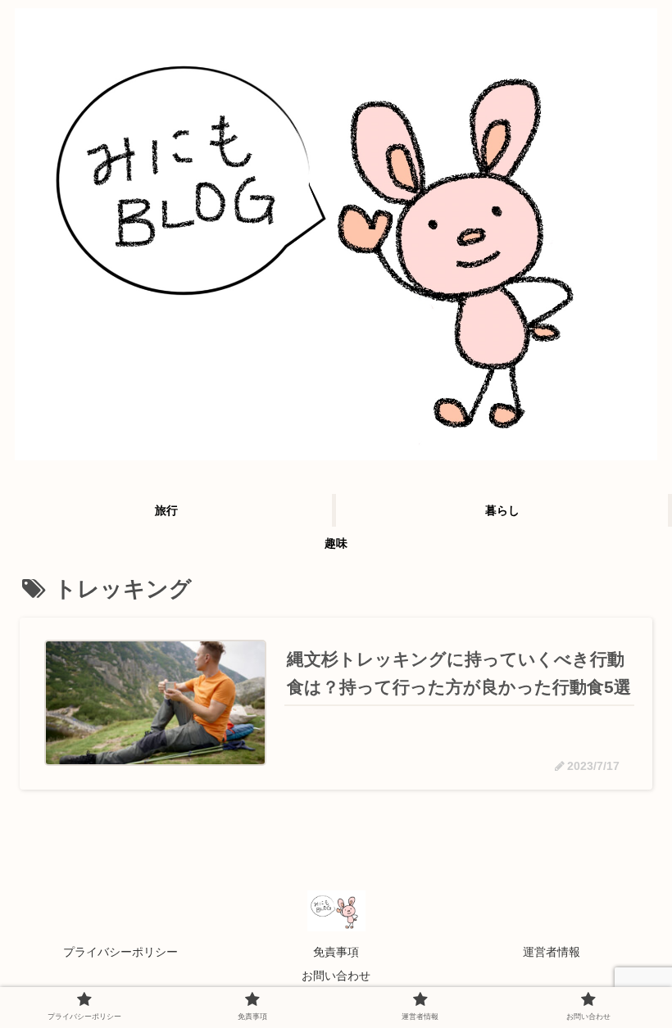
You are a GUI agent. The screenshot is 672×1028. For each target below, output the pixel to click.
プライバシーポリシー (120, 951)
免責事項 (336, 951)
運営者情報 (551, 951)
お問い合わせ (336, 975)
